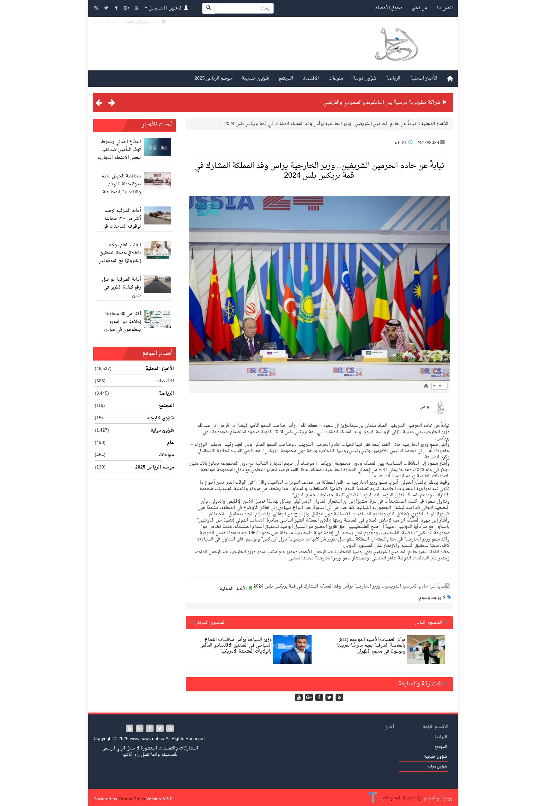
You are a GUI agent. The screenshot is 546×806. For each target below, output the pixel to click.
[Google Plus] (127, 8)
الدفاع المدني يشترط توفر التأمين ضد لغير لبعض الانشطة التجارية (119, 150)
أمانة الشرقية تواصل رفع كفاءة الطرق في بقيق (121, 287)
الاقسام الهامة (435, 727)
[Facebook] (117, 8)
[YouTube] (136, 8)
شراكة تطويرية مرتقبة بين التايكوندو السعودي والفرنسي (381, 102)
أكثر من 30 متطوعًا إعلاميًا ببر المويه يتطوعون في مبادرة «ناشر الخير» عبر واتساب (122, 330)
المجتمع (286, 78)
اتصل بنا (445, 8)
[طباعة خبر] (426, 387)
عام (170, 443)
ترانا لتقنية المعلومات (403, 798)
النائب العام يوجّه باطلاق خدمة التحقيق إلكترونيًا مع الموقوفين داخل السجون (119, 257)
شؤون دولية (364, 78)
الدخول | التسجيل (165, 8)
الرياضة (393, 78)
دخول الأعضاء (388, 8)
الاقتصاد (311, 78)
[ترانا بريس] (373, 798)
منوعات (336, 78)
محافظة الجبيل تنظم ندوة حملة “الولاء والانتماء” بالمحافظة (121, 184)
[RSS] (97, 8)
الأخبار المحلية (423, 78)
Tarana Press (131, 799)
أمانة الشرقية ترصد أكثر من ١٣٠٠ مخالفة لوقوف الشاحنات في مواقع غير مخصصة (121, 222)
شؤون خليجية (255, 78)
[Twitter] (107, 8)
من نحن (419, 8)
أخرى (389, 727)
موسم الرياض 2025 (213, 78)
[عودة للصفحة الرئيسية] (396, 51)
